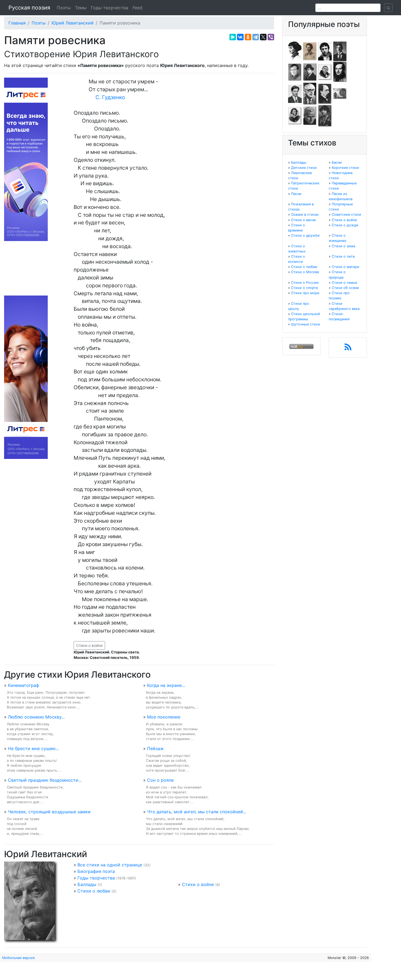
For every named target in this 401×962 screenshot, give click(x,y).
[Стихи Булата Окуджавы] (340, 93)
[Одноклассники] (248, 37)
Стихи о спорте (304, 288)
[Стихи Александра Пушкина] (295, 115)
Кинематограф (23, 685)
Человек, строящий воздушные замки (49, 811)
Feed (137, 7)
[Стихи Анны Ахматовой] (295, 51)
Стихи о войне (89, 645)
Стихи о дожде (345, 225)
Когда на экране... (166, 685)
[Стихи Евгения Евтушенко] (295, 71)
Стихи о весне (303, 220)
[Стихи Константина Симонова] (310, 115)
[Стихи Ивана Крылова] (325, 71)
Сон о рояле (160, 780)
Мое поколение (163, 717)
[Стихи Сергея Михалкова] (310, 93)
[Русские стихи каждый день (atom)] (348, 348)
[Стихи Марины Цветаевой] (325, 115)
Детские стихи (304, 168)
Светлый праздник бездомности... (45, 780)
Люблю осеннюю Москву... (36, 717)
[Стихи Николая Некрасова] (325, 93)
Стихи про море (305, 293)
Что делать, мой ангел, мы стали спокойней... (196, 811)
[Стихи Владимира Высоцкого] (325, 51)
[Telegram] (255, 37)
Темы (80, 7)
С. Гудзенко (110, 97)
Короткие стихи (345, 168)
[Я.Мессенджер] (232, 37)
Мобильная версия (18, 958)
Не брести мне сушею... (33, 748)
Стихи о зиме (343, 246)
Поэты (64, 7)
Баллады (86, 884)
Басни (337, 162)
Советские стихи (346, 214)
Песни (296, 194)
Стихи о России (305, 283)
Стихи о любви (93, 891)
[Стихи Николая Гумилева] (340, 51)
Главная (17, 23)
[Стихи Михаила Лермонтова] (340, 71)
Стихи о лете (343, 256)
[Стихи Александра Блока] (310, 51)
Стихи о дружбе (305, 235)
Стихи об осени (345, 288)
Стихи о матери (345, 267)
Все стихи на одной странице (109, 864)
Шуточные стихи (305, 324)
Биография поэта (96, 871)
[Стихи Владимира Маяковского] (295, 93)
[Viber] (271, 37)
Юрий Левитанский (73, 23)
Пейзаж (155, 748)
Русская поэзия (29, 7)
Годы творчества (109, 7)
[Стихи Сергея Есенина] (310, 71)
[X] (263, 37)
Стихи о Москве (305, 272)
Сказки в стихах (305, 214)
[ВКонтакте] (240, 37)
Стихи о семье (344, 283)
